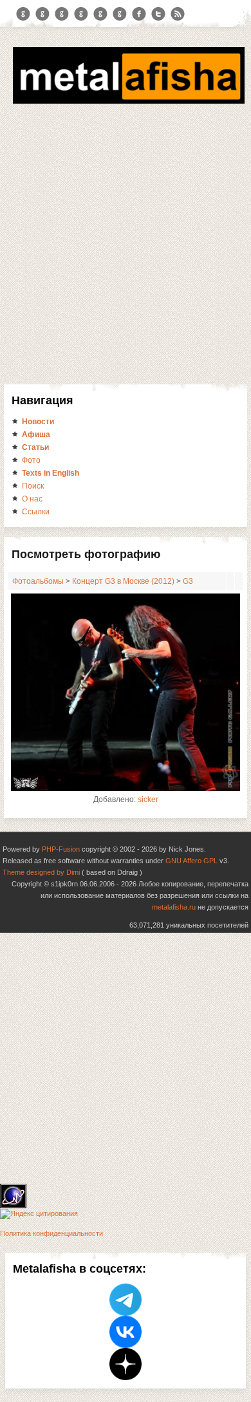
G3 (188, 581)
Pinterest (100, 14)
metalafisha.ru (174, 907)
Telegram (23, 14)
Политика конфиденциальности (51, 1233)
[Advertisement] (125, 252)
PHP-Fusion (61, 849)
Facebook (139, 14)
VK (62, 14)
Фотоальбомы (38, 581)
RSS (178, 14)
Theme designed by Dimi (41, 872)
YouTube (81, 14)
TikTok (120, 14)
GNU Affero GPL (191, 861)
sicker (148, 799)
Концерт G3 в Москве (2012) (123, 581)
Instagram (42, 14)
